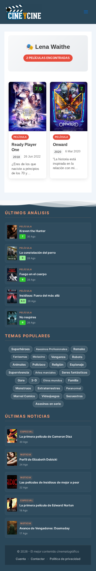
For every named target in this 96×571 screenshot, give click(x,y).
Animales (19, 364)
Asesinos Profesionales (51, 349)
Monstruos (23, 388)
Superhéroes (20, 349)
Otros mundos (52, 380)
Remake (79, 349)
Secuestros (74, 396)
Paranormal (73, 388)
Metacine (39, 356)
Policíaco (38, 364)
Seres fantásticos (74, 372)
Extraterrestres (49, 388)
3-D (34, 380)
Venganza (58, 357)
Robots (77, 357)
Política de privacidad (65, 559)
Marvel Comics (24, 396)
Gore (21, 380)
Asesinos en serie (48, 404)
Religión (57, 364)
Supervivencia (19, 372)
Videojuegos (51, 396)
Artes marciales (45, 372)
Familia (73, 380)
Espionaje (77, 364)
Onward (60, 145)
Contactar (38, 559)
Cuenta (21, 559)
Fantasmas (20, 356)
